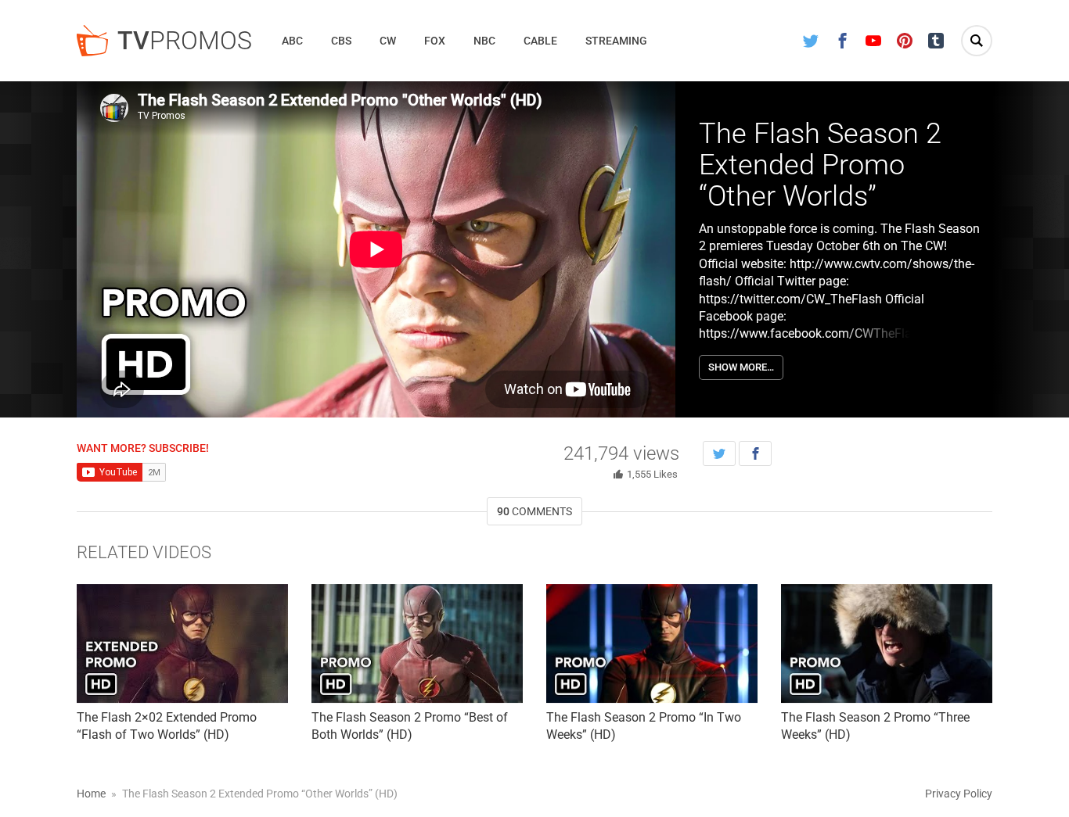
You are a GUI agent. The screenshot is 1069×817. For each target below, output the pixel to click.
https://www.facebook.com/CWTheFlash (812, 333)
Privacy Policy (958, 793)
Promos (184, 41)
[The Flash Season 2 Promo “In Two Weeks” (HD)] (652, 643)
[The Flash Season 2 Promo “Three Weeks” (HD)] (886, 643)
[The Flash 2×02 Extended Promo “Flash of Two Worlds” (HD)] (182, 643)
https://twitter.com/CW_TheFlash (790, 299)
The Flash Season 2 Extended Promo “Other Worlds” (820, 164)
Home (91, 793)
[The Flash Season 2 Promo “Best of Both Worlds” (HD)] (417, 643)
